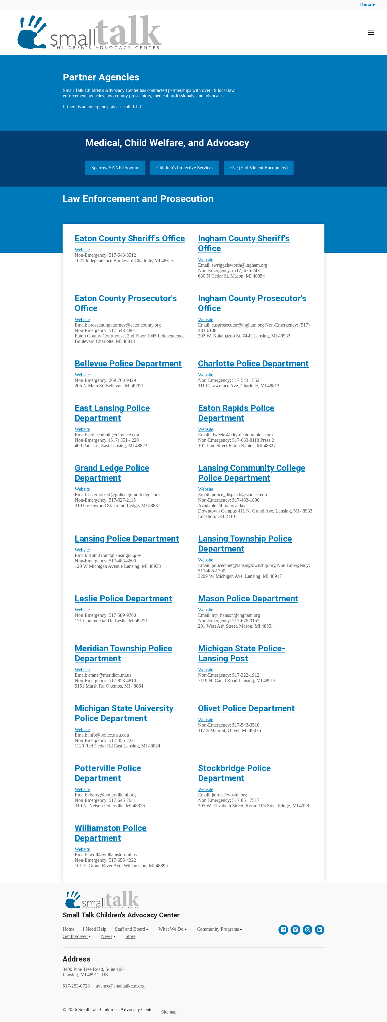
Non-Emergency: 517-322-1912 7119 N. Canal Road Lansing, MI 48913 (236, 675)
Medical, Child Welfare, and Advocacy (167, 142)
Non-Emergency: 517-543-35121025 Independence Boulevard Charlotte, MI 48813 (124, 255)
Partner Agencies (101, 77)
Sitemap (169, 1011)
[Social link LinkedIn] (319, 930)
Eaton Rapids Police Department (236, 413)
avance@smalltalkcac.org (120, 985)
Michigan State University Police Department (124, 713)
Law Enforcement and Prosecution (139, 198)
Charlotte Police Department (253, 364)
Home (68, 929)
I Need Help (94, 929)
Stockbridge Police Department (234, 773)
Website (82, 249)
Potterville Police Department (108, 773)
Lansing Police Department (127, 539)
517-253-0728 (76, 985)
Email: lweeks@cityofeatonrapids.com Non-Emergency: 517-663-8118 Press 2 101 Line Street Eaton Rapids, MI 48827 (237, 437)
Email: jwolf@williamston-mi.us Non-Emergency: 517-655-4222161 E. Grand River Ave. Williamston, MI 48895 (121, 857)
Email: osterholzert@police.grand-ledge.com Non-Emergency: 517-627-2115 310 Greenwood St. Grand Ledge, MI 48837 (117, 497)
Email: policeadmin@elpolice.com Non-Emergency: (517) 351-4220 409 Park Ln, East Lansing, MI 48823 (111, 437)
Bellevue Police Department (128, 364)
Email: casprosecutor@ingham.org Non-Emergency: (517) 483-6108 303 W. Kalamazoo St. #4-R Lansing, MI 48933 (254, 327)
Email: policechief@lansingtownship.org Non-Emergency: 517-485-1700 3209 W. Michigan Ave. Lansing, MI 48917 (254, 568)
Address (76, 959)
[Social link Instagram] (307, 930)
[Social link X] (295, 930)
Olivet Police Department (246, 708)
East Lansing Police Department (112, 413)
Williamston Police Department (111, 833)
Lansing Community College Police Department (251, 473)
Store (130, 936)
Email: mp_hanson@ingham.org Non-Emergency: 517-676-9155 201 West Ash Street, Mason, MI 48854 (236, 618)
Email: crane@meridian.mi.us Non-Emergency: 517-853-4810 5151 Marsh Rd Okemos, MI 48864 (109, 677)
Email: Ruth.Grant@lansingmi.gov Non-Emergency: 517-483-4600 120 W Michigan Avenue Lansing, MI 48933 (118, 558)
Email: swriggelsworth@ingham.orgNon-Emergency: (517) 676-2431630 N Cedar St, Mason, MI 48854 (232, 267)
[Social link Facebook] (283, 930)
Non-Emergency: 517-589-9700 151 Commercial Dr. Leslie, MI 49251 (111, 615)
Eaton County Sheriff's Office (130, 238)
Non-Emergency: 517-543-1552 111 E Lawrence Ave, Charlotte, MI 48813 (238, 380)
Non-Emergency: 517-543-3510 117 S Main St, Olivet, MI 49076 (229, 725)
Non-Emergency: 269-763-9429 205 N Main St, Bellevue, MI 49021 (109, 380)
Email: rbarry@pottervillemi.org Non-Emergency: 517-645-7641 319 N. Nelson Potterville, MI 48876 (110, 797)
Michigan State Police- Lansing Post (241, 653)
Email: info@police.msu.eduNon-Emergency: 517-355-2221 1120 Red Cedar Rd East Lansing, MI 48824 (117, 737)
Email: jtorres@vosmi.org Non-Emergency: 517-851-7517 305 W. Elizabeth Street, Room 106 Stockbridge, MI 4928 (253, 797)
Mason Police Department (248, 599)
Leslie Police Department (123, 599)
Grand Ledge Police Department (112, 473)
